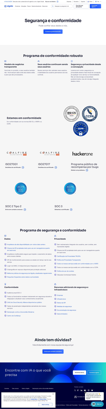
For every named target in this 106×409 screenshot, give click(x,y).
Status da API (61, 303)
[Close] (53, 394)
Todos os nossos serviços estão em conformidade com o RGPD (77, 263)
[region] (28, 400)
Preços (29, 6)
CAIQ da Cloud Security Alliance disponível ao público (24, 302)
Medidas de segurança (64, 306)
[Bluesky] (92, 390)
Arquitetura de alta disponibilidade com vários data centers (26, 244)
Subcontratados (62, 314)
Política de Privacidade (71, 405)
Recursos (44, 6)
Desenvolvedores (36, 6)
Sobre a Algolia (25, 388)
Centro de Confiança (13, 316)
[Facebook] (78, 390)
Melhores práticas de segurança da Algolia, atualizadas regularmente (29, 273)
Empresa (60, 295)
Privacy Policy (43, 399)
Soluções (23, 6)
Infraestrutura (61, 299)
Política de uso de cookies (65, 271)
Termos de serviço (83, 405)
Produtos (17, 6)
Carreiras (6, 388)
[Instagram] (89, 391)
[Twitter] (75, 390)
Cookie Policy (34, 399)
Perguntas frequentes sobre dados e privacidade (23, 277)
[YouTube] (85, 391)
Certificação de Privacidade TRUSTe (68, 256)
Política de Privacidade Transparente (69, 260)
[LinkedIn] (81, 390)
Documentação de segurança (66, 310)
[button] (94, 396)
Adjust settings (45, 404)
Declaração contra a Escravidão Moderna (20, 312)
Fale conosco (15, 388)
